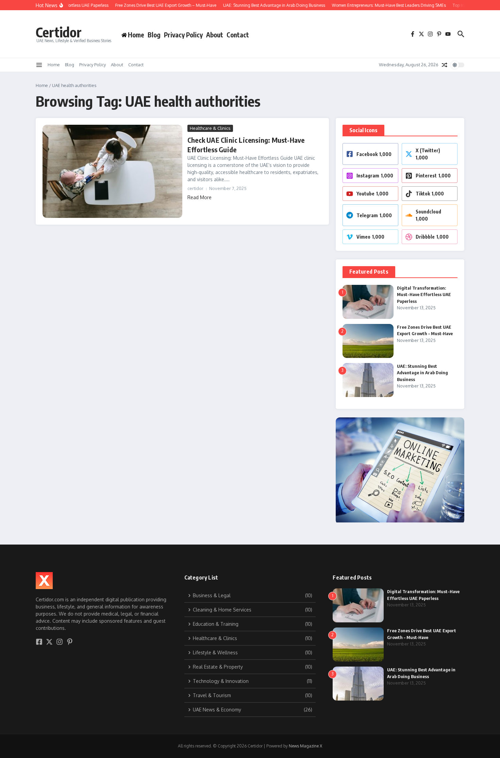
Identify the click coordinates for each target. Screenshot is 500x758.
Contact (238, 35)
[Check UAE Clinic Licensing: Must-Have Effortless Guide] (112, 171)
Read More (199, 197)
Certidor (59, 31)
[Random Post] (444, 65)
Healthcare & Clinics (210, 128)
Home (54, 64)
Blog (154, 35)
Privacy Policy (183, 35)
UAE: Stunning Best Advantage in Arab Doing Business (422, 372)
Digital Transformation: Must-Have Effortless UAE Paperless (424, 294)
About (214, 35)
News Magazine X (305, 745)
